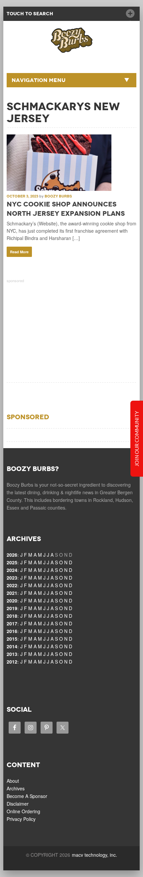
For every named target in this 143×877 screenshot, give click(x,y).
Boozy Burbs (58, 196)
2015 (12, 638)
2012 (12, 661)
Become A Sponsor (27, 796)
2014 (12, 646)
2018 (12, 615)
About (13, 780)
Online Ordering (23, 811)
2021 (12, 593)
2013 (12, 654)
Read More (19, 251)
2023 (12, 577)
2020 (12, 600)
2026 (12, 554)
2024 (12, 570)
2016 (12, 631)
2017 (12, 623)
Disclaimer (18, 803)
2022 (12, 585)
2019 (12, 608)
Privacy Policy (21, 819)
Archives (16, 788)
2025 (12, 562)
